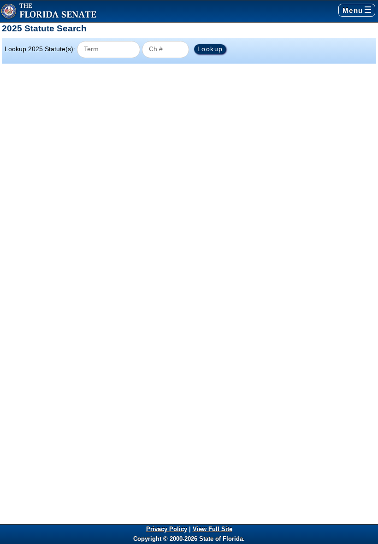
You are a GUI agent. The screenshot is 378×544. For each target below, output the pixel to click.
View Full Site (212, 529)
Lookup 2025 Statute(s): (40, 49)
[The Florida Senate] (49, 11)
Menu (353, 10)
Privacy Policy (166, 529)
